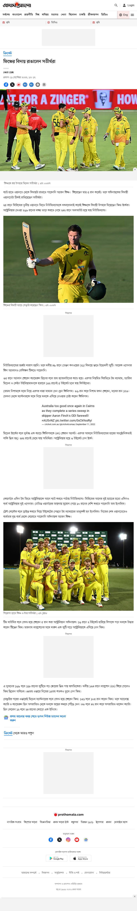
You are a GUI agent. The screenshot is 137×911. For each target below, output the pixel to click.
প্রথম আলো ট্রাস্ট (60, 822)
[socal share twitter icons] (13, 86)
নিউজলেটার (104, 873)
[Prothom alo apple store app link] (81, 859)
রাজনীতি (28, 14)
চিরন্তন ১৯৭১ (87, 822)
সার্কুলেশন (59, 873)
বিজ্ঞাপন (45, 873)
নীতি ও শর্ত (74, 873)
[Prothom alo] (17, 5)
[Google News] (86, 840)
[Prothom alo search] (116, 5)
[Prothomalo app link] (56, 859)
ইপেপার (99, 822)
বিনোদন (73, 14)
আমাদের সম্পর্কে (28, 873)
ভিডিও (104, 14)
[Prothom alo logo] (68, 815)
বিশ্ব (37, 14)
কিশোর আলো (30, 822)
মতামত (54, 14)
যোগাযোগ (89, 873)
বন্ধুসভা (74, 822)
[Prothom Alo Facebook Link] (52, 840)
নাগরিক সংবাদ (14, 822)
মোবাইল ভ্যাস (120, 822)
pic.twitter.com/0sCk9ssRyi (73, 421)
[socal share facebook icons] (6, 86)
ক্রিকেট (7, 53)
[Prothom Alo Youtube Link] (78, 840)
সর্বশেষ (6, 14)
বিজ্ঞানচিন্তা (45, 822)
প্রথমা (108, 822)
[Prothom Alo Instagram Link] (69, 840)
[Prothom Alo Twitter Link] (61, 840)
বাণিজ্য (45, 14)
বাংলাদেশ (17, 14)
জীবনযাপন (93, 14)
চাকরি (82, 14)
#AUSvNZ (48, 421)
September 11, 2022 (85, 424)
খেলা (63, 14)
